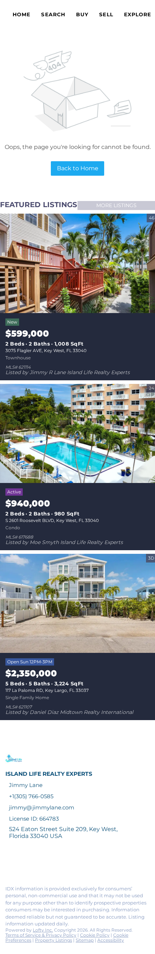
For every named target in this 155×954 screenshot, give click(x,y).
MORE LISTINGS (116, 205)
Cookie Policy (95, 935)
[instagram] (66, 864)
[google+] (95, 864)
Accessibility (110, 940)
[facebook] (8, 864)
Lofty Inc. (43, 930)
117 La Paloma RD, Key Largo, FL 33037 (47, 690)
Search (53, 14)
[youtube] (80, 864)
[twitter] (37, 864)
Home (21, 14)
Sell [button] (106, 14)
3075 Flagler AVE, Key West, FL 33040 (46, 350)
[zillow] (51, 864)
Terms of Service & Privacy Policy (40, 935)
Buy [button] (82, 14)
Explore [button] (137, 14)
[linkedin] (23, 864)
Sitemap (85, 940)
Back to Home (77, 168)
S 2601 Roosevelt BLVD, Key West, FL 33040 (52, 520)
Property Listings (53, 940)
